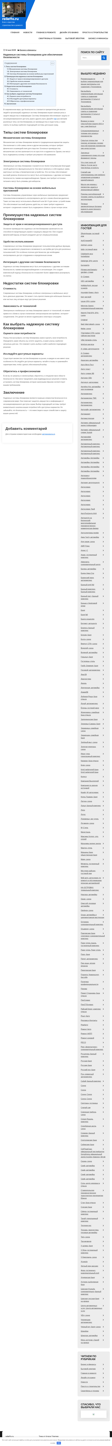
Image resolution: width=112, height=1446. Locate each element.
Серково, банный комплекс (88, 1134)
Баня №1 (84, 614)
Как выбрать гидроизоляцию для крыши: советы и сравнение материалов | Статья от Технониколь (92, 96)
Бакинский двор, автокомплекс (87, 579)
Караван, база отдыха (89, 761)
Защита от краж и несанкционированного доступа (29, 79)
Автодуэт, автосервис (89, 382)
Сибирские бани (87, 1144)
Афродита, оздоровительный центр (90, 563)
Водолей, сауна (87, 648)
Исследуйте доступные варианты (23, 99)
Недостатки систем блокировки (19, 86)
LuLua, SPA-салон (88, 301)
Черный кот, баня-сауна (91, 1327)
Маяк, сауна (85, 859)
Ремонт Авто (86, 1029)
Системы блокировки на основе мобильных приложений (32, 74)
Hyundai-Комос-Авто (90, 292)
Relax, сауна (86, 328)
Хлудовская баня (88, 1277)
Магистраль (85, 832)
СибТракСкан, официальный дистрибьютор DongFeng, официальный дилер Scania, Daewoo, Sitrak (93, 1153)
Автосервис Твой (88, 509)
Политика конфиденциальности (89, 983)
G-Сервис (85, 276)
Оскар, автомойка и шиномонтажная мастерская (92, 916)
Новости (27, 32)
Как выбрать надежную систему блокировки (24, 94)
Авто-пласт (85, 369)
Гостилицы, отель (88, 661)
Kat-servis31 (86, 297)
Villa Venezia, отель (89, 340)
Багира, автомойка (88, 569)
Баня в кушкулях (87, 619)
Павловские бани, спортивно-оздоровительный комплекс (93, 936)
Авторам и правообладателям (88, 477)
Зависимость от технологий (21, 91)
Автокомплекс (86, 393)
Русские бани (86, 1065)
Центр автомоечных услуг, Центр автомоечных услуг (91, 1308)
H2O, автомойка (87, 281)
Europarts (85, 265)
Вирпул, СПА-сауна (89, 643)
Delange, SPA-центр (89, 261)
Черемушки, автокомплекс (86, 1321)
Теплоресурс (86, 1225)
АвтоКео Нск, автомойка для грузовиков (91, 388)
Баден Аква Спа (87, 573)
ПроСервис (85, 1000)
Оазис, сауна (86, 899)
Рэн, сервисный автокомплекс (87, 1075)
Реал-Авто (85, 1016)
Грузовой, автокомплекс (90, 670)
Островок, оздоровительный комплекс (92, 923)
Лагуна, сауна (86, 801)
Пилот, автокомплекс (89, 959)
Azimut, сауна (86, 245)
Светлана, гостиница (89, 1103)
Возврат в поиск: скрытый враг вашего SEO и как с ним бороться (92, 124)
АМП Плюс (85, 546)
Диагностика (86, 679)
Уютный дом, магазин (89, 1266)
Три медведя (86, 1241)
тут (55, 119)
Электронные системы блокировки (23, 71)
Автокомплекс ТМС (89, 398)
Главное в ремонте (46, 32)
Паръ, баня (85, 954)
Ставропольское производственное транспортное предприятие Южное (92, 1194)
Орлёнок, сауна (87, 910)
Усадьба (84, 1261)
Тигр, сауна (85, 1237)
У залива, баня (87, 1246)
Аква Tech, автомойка (90, 537)
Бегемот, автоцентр (89, 623)
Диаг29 (84, 674)
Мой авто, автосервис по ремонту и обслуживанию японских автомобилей (91, 880)
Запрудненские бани (89, 719)
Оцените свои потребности (20, 96)
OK (59, 1443)
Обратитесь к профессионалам (22, 101)
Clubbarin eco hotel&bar (87, 255)
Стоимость (14, 89)
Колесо (84, 776)
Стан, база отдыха (88, 1202)
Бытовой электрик (75, 38)
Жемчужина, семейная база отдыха (90, 713)
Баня (83, 610)
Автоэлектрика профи (90, 533)
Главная (15, 32)
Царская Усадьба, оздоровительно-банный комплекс (91, 1291)
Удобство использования (20, 81)
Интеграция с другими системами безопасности (28, 84)
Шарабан (84, 1331)
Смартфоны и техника (50, 38)
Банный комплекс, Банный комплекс (88, 590)
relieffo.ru (10, 19)
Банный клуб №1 (87, 584)
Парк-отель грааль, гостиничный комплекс (90, 944)
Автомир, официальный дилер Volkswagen (90, 424)
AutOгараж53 (86, 240)
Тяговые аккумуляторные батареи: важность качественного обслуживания (91, 208)
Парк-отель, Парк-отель (91, 950)
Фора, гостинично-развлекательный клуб (90, 1271)
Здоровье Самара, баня (90, 724)
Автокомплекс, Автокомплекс (87, 403)
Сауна (83, 1085)
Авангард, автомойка (89, 360)
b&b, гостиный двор (89, 249)
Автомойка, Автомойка (90, 458)
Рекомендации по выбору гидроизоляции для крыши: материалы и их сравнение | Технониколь (92, 83)
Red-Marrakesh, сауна (90, 324)
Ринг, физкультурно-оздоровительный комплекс (92, 1048)
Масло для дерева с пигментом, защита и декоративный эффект (90, 187)
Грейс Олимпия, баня (89, 665)
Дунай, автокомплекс (89, 703)
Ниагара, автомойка (89, 894)
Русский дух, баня (88, 1069)
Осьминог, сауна (87, 929)
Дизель (84, 683)
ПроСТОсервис (87, 1004)
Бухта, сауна (86, 639)
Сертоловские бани (89, 1140)
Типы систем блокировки (16, 66)
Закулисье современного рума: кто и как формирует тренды (93, 155)
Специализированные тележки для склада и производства (90, 133)
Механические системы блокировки (23, 69)
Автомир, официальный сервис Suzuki (90, 431)
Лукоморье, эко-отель (90, 819)
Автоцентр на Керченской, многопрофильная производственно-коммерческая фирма (89, 523)
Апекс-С (84, 550)
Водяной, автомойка (89, 652)
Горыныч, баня (87, 657)
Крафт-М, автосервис (90, 792)
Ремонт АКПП (86, 1033)
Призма (84, 989)
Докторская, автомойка (90, 687)
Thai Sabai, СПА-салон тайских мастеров (90, 334)
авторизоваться (48, 434)
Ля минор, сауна (87, 823)
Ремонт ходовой (87, 1038)
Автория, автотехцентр (90, 482)
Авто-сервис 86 (87, 373)
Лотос (83, 814)
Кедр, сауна (85, 765)
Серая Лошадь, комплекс (87, 1120)
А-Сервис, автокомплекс (86, 354)
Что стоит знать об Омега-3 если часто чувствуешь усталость (90, 165)
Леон (83, 810)
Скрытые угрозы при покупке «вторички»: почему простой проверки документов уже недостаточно (93, 144)
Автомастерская (87, 418)
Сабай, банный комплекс (91, 1081)
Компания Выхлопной (90, 781)
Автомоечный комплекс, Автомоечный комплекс (90, 445)
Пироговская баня (88, 970)
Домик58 (84, 692)
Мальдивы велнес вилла (91, 843)
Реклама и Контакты (89, 1020)
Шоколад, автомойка (89, 1335)
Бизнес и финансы (98, 38)
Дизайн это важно (69, 32)
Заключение (11, 104)
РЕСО (83, 1042)
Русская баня (86, 1061)
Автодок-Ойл (86, 378)
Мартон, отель (86, 848)
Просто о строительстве (95, 32)
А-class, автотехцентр (90, 349)
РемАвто (84, 1025)
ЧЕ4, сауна (85, 1315)
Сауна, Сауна (86, 1094)
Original (84, 320)
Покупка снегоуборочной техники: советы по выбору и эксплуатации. (92, 197)
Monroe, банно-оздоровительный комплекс (92, 307)
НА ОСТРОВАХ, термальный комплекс (90, 888)
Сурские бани (86, 1207)
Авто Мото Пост (87, 364)
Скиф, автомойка (88, 1165)
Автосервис (85, 487)
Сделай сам (85, 1107)
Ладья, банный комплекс (91, 805)
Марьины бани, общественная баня (89, 853)
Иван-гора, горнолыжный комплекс (90, 755)
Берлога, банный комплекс (87, 629)
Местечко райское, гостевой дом (88, 872)
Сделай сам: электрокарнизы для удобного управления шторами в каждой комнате (93, 176)
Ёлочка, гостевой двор (90, 708)
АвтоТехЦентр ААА (89, 513)
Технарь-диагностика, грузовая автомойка (90, 1231)
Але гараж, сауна (88, 541)
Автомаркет (85, 414)
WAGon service (87, 344)
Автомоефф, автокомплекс (86, 438)
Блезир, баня (86, 635)
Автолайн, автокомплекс (91, 409)
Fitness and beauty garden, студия (89, 271)
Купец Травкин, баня (89, 797)
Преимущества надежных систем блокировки (24, 76)
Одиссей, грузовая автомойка (88, 904)
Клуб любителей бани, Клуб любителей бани (90, 771)
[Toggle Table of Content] (51, 63)
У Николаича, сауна (89, 1257)
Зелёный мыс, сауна (89, 742)
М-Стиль (84, 827)
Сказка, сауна (86, 1161)
